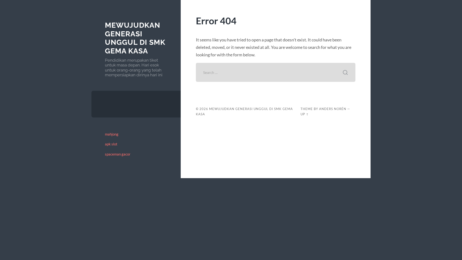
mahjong (111, 134)
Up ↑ (305, 114)
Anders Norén (332, 109)
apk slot (111, 144)
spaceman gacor (117, 154)
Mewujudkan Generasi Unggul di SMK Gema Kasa (135, 38)
